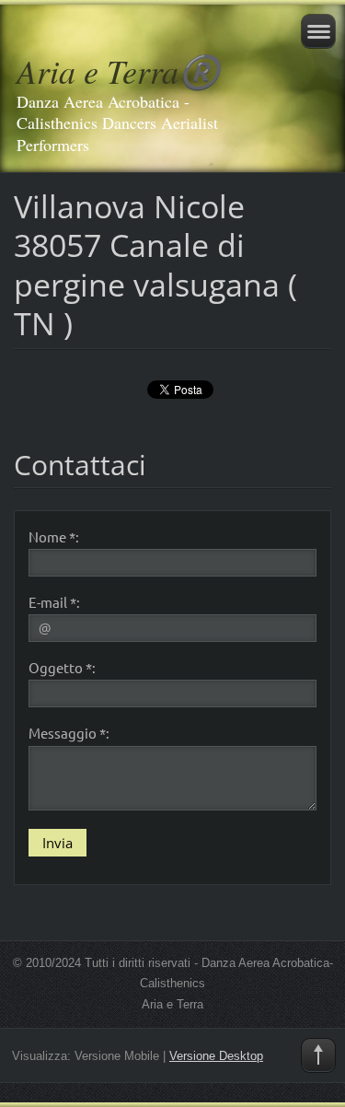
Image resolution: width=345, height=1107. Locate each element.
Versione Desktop (216, 1056)
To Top (318, 1055)
